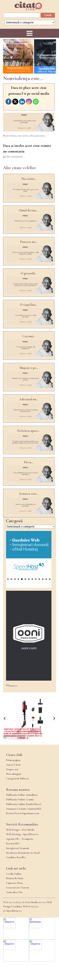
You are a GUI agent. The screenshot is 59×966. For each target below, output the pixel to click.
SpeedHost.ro (14, 910)
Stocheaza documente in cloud (22, 852)
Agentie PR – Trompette (19, 838)
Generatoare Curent (17, 887)
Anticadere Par (14, 892)
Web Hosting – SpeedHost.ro (22, 834)
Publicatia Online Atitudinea (21, 794)
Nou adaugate (13, 773)
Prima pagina (13, 760)
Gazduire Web (20, 906)
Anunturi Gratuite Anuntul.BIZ (23, 808)
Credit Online (13, 873)
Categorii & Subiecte (17, 778)
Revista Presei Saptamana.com (22, 813)
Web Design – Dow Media (20, 829)
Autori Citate (13, 764)
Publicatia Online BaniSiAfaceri (23, 804)
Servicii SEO (13, 843)
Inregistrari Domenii (17, 848)
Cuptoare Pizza (14, 883)
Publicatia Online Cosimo (20, 799)
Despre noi (12, 769)
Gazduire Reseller (16, 857)
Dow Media (31, 902)
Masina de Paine (14, 878)
